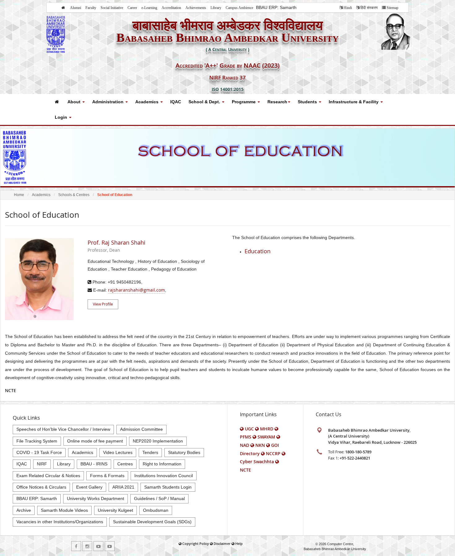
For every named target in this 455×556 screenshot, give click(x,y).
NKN (260, 445)
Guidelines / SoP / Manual (159, 498)
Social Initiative (112, 8)
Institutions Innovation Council (163, 475)
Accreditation (171, 8)
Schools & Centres (73, 195)
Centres (125, 463)
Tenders (150, 452)
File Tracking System (36, 440)
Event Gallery (89, 487)
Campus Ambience (239, 8)
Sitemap (392, 8)
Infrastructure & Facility (354, 101)
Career (132, 8)
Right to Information (162, 463)
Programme (244, 101)
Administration (108, 101)
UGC (249, 429)
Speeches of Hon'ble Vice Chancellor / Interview (63, 429)
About (74, 101)
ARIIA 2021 (123, 487)
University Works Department (95, 498)
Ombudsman (155, 510)
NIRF (42, 463)
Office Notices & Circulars (41, 487)
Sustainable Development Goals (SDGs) (152, 521)
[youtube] (98, 546)
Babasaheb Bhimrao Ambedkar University (335, 549)
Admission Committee (141, 429)
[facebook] (76, 546)
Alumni (75, 8)
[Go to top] (444, 550)
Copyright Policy (195, 543)
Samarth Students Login (168, 487)
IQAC (175, 101)
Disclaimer (222, 543)
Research (277, 101)
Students (308, 101)
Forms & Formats (107, 475)
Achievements (195, 8)
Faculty (90, 8)
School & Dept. (204, 101)
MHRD (266, 429)
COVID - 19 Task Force (39, 452)
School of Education (114, 195)
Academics (147, 101)
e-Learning (149, 8)
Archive (23, 510)
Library (215, 8)
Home (19, 195)
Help (239, 543)
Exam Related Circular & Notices (48, 475)
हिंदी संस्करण (369, 8)
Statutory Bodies (184, 452)
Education (258, 251)
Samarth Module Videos (64, 510)
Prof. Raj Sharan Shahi (116, 246)
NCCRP (273, 453)
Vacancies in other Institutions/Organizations (59, 521)
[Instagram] (87, 546)
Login (61, 117)
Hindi (348, 8)
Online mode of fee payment (95, 440)
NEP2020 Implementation (158, 440)
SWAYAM (266, 437)
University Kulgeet (115, 510)
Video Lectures (117, 452)
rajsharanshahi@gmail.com (136, 290)
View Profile (103, 304)
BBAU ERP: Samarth (276, 7)
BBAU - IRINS (93, 463)
